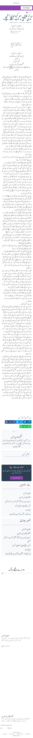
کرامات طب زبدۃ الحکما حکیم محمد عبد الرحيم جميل (18, 501)
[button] (5, 8)
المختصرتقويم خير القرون (25, 497)
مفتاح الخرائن (27, 493)
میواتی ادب (29, 12)
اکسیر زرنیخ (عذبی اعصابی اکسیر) (23, 506)
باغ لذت (28, 510)
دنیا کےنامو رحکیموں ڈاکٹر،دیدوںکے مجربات (20, 514)
